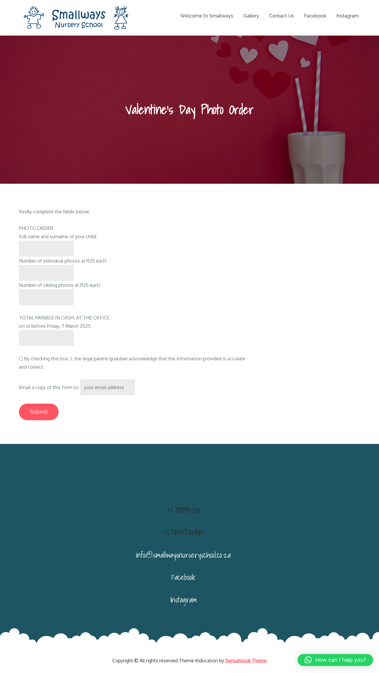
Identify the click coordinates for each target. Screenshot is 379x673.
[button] (335, 660)
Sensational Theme (246, 661)
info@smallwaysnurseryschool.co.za (183, 555)
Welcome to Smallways (206, 16)
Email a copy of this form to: (49, 387)
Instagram (347, 16)
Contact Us (281, 16)
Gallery (251, 16)
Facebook (315, 16)
